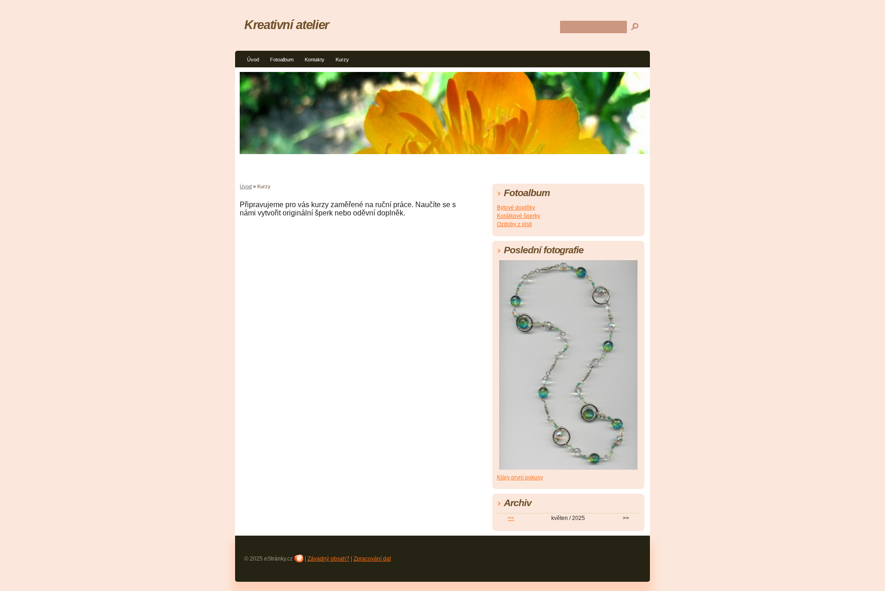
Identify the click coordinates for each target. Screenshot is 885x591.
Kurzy (342, 59)
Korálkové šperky (518, 216)
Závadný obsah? (328, 558)
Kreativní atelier (286, 25)
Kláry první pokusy (520, 477)
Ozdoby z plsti (514, 224)
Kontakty (314, 59)
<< (510, 518)
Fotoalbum (282, 59)
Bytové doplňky (516, 207)
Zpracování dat (372, 558)
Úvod (253, 59)
